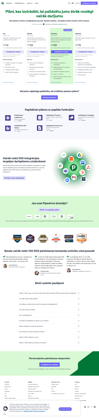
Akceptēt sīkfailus (65, 409)
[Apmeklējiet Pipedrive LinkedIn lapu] (95, 407)
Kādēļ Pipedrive (19, 3)
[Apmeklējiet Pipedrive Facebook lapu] (85, 407)
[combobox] (73, 3)
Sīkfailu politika (28, 411)
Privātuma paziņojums (39, 411)
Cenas (36, 3)
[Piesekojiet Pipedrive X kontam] (91, 407)
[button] (5, 408)
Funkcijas (9, 3)
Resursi (29, 3)
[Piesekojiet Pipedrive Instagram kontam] (88, 407)
